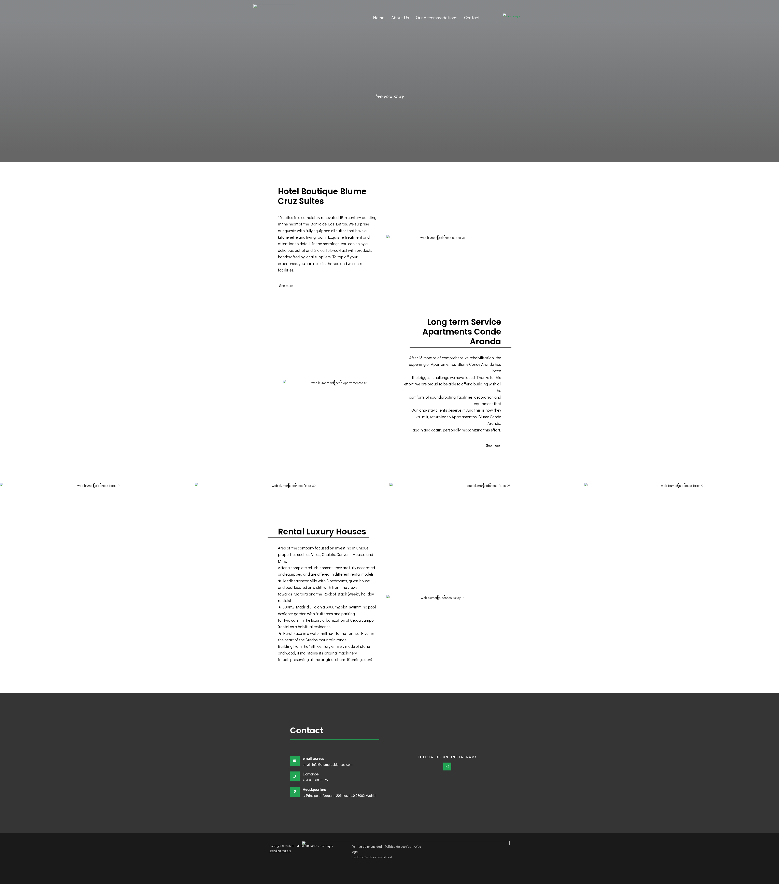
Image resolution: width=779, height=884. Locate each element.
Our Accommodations (436, 17)
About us (400, 17)
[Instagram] (447, 767)
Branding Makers (280, 851)
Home (378, 17)
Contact (472, 17)
